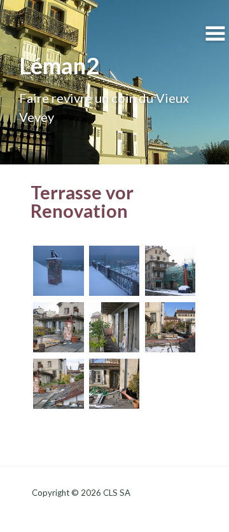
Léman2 (59, 65)
